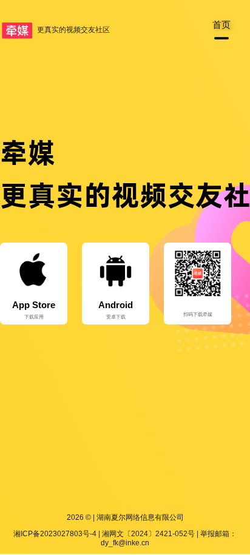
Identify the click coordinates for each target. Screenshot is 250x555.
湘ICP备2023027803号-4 (54, 534)
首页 (221, 24)
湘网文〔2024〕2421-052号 (148, 534)
